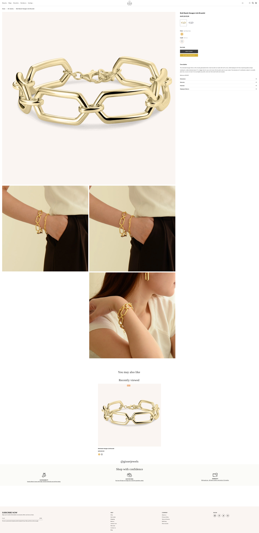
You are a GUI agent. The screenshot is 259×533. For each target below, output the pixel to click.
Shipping (113, 519)
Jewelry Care (114, 523)
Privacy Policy (25, 520)
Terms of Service (33, 520)
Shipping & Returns (184, 89)
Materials (182, 85)
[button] (4, 3)
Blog (112, 530)
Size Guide (113, 517)
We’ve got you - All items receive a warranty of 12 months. (215, 480)
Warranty (182, 82)
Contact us (113, 527)
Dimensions (183, 78)
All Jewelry (11, 8)
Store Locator (165, 523)
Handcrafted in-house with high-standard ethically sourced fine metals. (44, 481)
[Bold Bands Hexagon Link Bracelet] (129, 415)
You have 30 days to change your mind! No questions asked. (129, 480)
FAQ (112, 515)
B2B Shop (164, 521)
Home (3, 8)
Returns (112, 521)
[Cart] (256, 3)
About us (164, 515)
